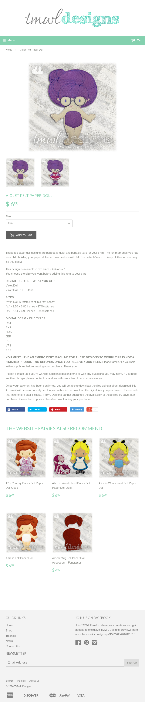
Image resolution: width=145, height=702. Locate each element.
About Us (34, 680)
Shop (9, 630)
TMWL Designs (22, 686)
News (9, 640)
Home (9, 49)
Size (8, 216)
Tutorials (11, 635)
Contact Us (13, 646)
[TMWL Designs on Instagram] (95, 643)
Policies (21, 680)
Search (9, 680)
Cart (139, 40)
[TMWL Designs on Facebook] (78, 643)
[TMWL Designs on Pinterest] (86, 643)
